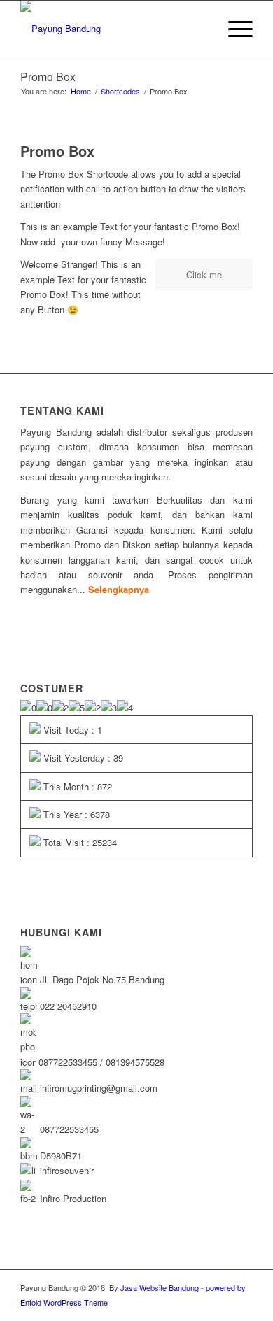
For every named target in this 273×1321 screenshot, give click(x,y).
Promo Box (48, 77)
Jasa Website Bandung (159, 1287)
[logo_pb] (113, 29)
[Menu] (233, 29)
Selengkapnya (118, 589)
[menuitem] (233, 29)
